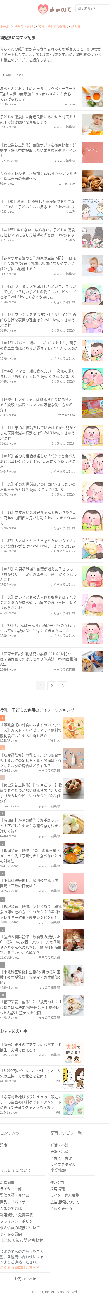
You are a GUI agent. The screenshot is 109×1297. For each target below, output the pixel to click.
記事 (3, 1145)
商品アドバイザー (14, 1201)
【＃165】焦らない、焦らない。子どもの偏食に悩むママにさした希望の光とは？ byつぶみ (37, 232)
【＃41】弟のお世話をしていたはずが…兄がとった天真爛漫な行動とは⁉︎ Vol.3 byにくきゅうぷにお (38, 433)
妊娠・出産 (59, 1151)
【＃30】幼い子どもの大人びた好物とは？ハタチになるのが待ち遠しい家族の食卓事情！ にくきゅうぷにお (38, 602)
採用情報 (57, 1188)
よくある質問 (11, 1234)
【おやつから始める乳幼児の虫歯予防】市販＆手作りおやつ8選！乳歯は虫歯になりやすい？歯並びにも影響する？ (38, 263)
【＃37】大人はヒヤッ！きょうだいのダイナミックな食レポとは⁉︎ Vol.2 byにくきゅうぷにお (38, 543)
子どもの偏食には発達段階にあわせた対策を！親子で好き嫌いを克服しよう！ (38, 119)
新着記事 (7, 1182)
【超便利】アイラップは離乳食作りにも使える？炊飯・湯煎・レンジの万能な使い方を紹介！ (36, 404)
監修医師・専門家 (14, 1195)
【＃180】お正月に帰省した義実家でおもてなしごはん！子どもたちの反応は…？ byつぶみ (37, 204)
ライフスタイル (63, 1164)
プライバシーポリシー (18, 1221)
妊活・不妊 (59, 1145)
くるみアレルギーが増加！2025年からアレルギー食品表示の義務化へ (38, 175)
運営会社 (57, 1182)
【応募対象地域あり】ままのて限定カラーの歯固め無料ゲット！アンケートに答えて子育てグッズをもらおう (31, 1102)
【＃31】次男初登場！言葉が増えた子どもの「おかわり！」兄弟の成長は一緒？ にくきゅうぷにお (38, 574)
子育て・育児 (61, 1157)
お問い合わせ (25, 1278)
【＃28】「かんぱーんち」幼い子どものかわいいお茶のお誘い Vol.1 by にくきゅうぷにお (37, 628)
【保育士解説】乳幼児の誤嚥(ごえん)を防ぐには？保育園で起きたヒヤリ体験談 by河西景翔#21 (38, 659)
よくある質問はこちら (18, 1267)
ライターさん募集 (64, 1195)
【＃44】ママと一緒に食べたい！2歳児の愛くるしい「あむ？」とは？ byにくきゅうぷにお (37, 373)
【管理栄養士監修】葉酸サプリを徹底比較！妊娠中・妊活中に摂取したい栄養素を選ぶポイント (38, 150)
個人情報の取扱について (20, 1227)
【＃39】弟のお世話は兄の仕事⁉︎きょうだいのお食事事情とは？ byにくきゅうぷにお (38, 486)
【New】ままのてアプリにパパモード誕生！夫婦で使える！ (31, 1047)
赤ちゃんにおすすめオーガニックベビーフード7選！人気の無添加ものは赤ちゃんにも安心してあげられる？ (38, 94)
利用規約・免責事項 (16, 1214)
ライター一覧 (11, 1188)
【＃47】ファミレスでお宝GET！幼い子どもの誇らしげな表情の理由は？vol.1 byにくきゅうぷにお (38, 320)
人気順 (20, 75)
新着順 (7, 75)
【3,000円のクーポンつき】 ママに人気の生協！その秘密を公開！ (30, 1073)
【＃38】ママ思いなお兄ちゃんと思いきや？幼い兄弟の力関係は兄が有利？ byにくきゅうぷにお (39, 518)
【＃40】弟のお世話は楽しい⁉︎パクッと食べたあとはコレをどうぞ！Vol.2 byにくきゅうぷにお (38, 461)
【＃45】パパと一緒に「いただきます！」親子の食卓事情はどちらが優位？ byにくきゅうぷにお (39, 348)
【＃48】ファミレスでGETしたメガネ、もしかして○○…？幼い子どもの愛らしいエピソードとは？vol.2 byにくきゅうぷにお (38, 291)
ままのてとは (11, 1208)
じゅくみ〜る (61, 1208)
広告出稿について (64, 1201)
